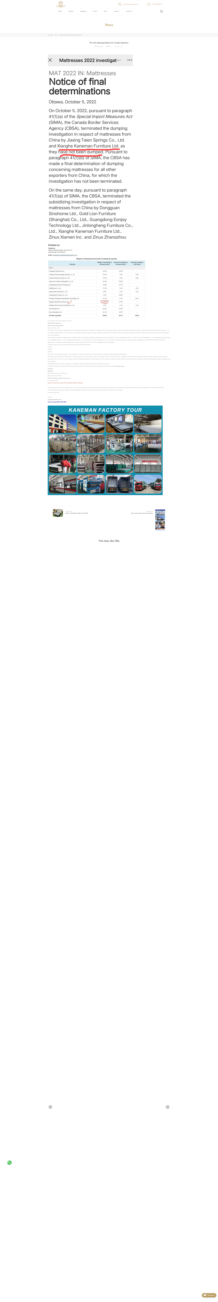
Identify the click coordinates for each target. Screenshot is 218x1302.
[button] (167, 1107)
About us (116, 11)
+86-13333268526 (157, 4)
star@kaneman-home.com (54, 399)
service (95, 11)
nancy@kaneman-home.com (130, 4)
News (105, 11)
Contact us (129, 11)
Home (60, 11)
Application (83, 11)
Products (71, 11)
